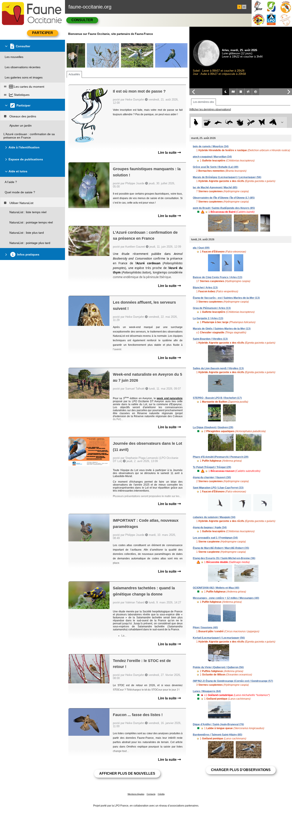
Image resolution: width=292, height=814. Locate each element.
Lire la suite (167, 152)
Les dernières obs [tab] (203, 101)
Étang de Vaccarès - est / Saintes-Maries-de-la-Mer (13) (226, 297)
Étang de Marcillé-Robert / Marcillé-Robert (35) (221, 548)
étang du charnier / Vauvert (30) (212, 477)
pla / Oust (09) (201, 247)
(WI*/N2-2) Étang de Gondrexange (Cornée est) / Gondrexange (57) (233, 681)
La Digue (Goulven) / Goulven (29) (213, 427)
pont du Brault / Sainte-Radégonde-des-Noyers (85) (224, 208)
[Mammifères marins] (218, 122)
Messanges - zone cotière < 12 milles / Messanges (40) (226, 598)
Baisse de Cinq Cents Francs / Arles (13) (217, 277)
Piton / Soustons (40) (205, 627)
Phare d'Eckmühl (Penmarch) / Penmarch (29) (220, 456)
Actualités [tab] (74, 74)
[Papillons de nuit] (272, 122)
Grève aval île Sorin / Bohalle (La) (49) (215, 166)
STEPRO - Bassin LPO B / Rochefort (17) (217, 397)
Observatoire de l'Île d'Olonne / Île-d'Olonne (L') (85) (224, 197)
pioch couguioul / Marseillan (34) (212, 156)
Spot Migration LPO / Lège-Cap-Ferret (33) (218, 487)
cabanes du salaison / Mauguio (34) (214, 517)
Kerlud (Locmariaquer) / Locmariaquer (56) (219, 637)
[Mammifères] (207, 122)
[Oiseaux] (196, 122)
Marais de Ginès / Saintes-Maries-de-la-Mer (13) (222, 328)
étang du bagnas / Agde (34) (210, 527)
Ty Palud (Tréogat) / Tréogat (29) (212, 467)
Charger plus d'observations (241, 770)
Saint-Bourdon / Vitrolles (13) (210, 338)
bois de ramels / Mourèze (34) (211, 146)
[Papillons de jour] (262, 122)
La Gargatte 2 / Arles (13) (208, 318)
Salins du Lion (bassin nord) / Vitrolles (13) (218, 368)
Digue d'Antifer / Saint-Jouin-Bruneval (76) (218, 724)
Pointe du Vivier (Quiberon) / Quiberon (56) (218, 667)
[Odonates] (250, 122)
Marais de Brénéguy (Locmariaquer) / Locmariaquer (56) (227, 177)
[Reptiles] (229, 122)
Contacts (151, 794)
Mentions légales (136, 794)
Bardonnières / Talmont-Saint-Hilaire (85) (217, 734)
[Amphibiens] (239, 122)
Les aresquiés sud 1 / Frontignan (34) (215, 537)
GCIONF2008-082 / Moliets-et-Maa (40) (216, 587)
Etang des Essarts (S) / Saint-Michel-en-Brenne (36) (224, 558)
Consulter (82, 20)
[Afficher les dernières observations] (210, 109)
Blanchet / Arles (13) (205, 287)
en (244, 7)
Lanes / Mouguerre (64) (207, 691)
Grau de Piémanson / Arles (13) (212, 308)
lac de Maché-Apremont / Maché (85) (215, 187)
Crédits (161, 794)
